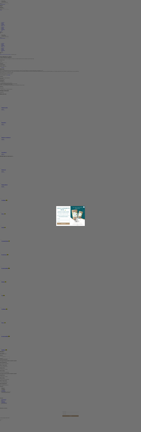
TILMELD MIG (63, 223)
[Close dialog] (84, 207)
